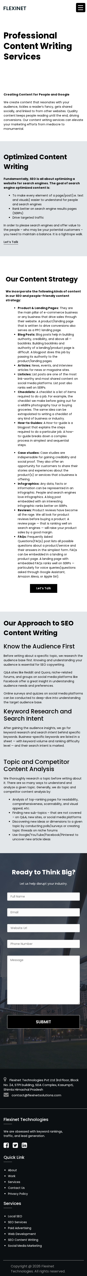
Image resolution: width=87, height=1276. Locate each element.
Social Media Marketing (25, 1246)
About (12, 1170)
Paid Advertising (19, 1228)
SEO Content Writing (23, 1240)
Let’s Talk (11, 242)
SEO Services (17, 1222)
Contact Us (16, 1188)
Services (14, 1182)
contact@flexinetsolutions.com (36, 1095)
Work (11, 1176)
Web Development (22, 1234)
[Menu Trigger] (80, 7)
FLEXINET (14, 8)
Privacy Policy (18, 1194)
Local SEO (15, 1216)
